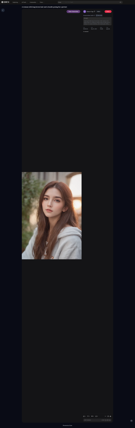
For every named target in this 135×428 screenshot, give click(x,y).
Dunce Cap (90, 11)
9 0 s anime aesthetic (92, 24)
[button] (98, 2)
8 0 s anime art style (94, 22)
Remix (108, 11)
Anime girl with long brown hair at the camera (95, 21)
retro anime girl (101, 24)
